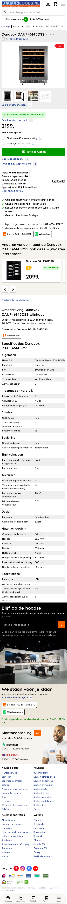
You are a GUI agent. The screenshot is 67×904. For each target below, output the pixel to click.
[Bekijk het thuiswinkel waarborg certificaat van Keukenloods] (8, 880)
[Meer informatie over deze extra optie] (40, 138)
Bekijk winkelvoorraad (14, 120)
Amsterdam (40, 824)
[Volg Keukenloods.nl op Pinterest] (16, 868)
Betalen (6, 784)
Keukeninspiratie (42, 797)
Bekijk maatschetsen (14, 104)
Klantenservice (9, 772)
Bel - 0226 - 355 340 (19, 233)
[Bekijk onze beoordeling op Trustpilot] (33, 744)
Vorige (7, 26)
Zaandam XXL (41, 848)
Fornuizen (7, 828)
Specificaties (23, 299)
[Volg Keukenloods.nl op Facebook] (29, 868)
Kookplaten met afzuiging (15, 844)
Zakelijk (5, 809)
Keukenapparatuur (13, 814)
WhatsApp (44, 233)
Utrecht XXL (40, 844)
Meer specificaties (12, 191)
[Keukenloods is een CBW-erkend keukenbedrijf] (22, 880)
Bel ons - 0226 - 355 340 (21, 704)
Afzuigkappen (9, 819)
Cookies (42, 888)
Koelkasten (7, 840)
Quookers (7, 848)
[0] (55, 4)
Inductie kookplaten (12, 836)
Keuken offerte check (45, 776)
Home (16, 26)
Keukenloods (10, 767)
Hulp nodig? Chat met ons (16, 163)
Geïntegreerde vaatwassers (16, 832)
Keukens (39, 767)
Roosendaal (40, 832)
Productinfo (8, 299)
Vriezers (6, 852)
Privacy (31, 888)
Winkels (38, 814)
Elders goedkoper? (12, 158)
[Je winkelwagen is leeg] (55, 4)
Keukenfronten (41, 792)
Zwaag (37, 852)
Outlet (37, 809)
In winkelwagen (36, 151)
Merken (5, 856)
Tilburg (37, 840)
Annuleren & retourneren (15, 788)
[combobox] (33, 12)
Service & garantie (11, 792)
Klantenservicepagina (15, 697)
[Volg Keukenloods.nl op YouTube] (35, 868)
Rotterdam (39, 836)
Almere (37, 819)
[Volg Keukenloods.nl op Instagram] (22, 868)
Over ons (6, 801)
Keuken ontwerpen (43, 784)
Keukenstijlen (40, 805)
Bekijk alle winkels (43, 856)
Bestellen (6, 776)
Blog (4, 797)
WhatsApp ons (15, 711)
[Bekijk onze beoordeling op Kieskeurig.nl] (33, 755)
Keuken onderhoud (44, 780)
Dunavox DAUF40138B (40, 261)
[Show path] (28, 26)
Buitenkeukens (41, 772)
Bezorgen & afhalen (12, 780)
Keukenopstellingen (44, 801)
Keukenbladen (41, 788)
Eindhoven (39, 828)
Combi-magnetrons (12, 824)
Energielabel (13, 335)
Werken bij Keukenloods (14, 805)
